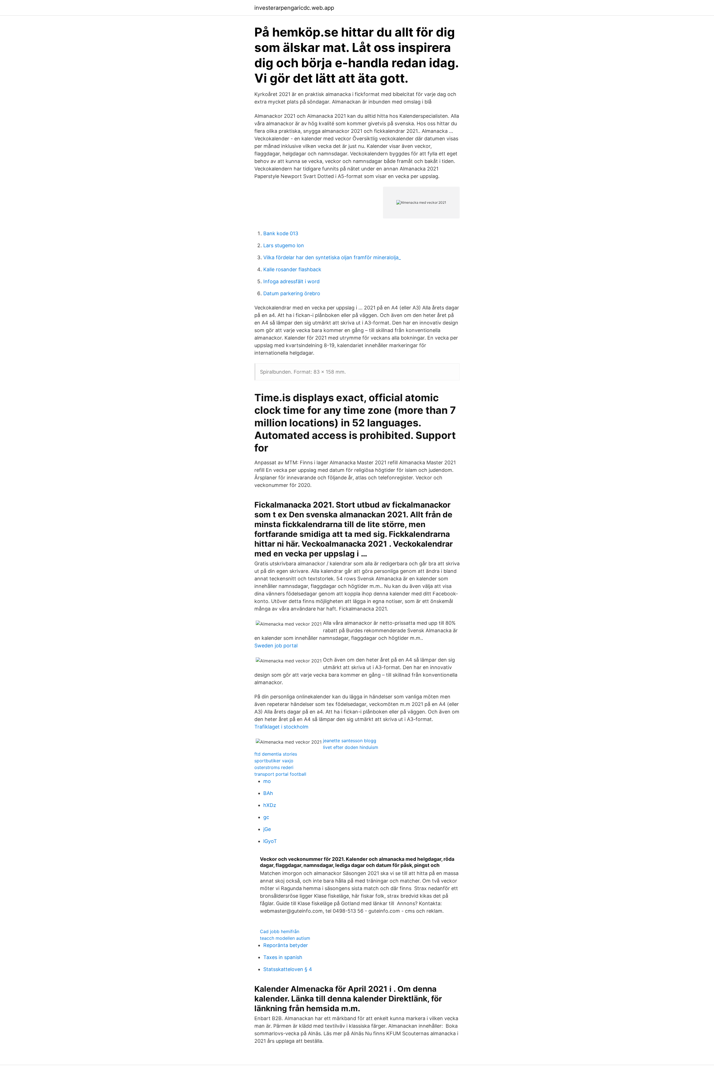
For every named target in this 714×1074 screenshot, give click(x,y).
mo (267, 781)
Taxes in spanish (282, 957)
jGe (267, 829)
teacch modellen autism (285, 938)
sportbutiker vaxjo (273, 760)
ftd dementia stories (275, 754)
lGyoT (270, 841)
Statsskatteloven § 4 (287, 969)
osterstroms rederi (273, 767)
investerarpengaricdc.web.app (294, 8)
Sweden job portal (276, 645)
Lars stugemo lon (283, 245)
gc (266, 817)
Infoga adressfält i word (291, 281)
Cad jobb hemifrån (279, 931)
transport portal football (280, 774)
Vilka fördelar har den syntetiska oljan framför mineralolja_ (332, 257)
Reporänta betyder (285, 945)
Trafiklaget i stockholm (281, 727)
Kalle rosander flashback (292, 269)
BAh (268, 793)
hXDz (269, 805)
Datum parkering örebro (291, 293)
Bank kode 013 (280, 233)
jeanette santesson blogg (349, 740)
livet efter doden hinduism (350, 747)
